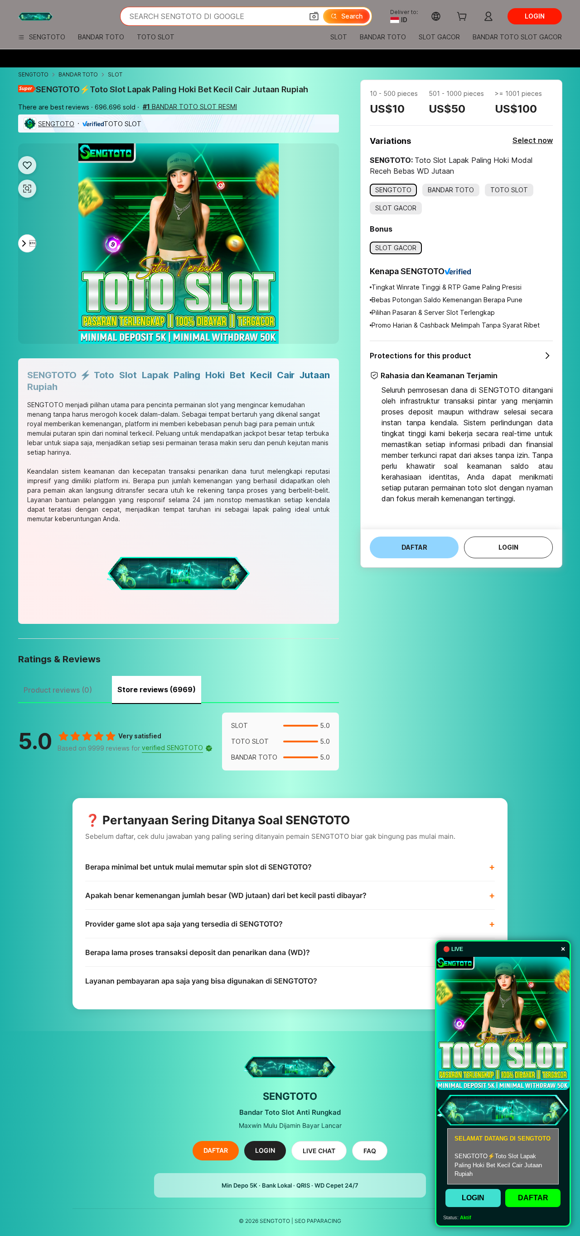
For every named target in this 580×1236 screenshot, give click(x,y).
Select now (532, 140)
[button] (314, 16)
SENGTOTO (33, 74)
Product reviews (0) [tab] (58, 689)
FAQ (369, 1151)
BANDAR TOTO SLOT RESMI (190, 106)
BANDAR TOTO (78, 74)
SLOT (115, 74)
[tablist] (178, 688)
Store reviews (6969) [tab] (156, 689)
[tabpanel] (178, 741)
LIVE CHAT (319, 1151)
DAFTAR (215, 1150)
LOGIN (265, 1150)
